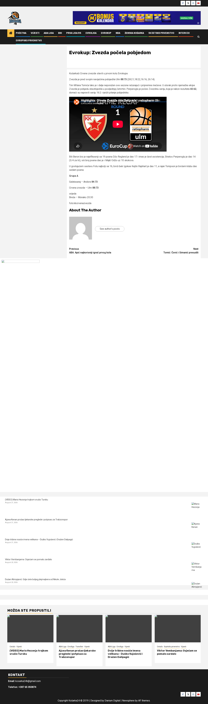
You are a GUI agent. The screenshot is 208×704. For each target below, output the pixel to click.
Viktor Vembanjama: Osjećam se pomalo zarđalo (28, 559)
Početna (21, 33)
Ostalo (12, 647)
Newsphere (128, 700)
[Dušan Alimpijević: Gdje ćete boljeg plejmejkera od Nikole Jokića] (197, 588)
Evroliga (91, 33)
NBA (118, 33)
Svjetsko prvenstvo (161, 33)
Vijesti (35, 33)
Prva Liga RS (73, 33)
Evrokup (106, 33)
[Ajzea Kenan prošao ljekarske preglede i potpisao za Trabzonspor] (197, 528)
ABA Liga (49, 33)
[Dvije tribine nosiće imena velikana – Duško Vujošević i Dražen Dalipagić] (197, 548)
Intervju (184, 33)
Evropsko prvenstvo (29, 40)
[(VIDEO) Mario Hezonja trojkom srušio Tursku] (197, 508)
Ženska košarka (134, 33)
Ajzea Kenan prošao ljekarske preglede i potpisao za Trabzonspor (36, 519)
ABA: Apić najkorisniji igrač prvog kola (90, 250)
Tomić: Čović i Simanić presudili (180, 250)
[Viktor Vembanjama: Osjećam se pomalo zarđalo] (197, 568)
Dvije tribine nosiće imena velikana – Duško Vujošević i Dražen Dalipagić (39, 539)
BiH (60, 33)
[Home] (10, 33)
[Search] (198, 37)
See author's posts (110, 228)
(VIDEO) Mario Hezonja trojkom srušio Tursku (26, 499)
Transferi (79, 647)
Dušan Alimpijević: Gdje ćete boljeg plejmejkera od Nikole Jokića (35, 579)
